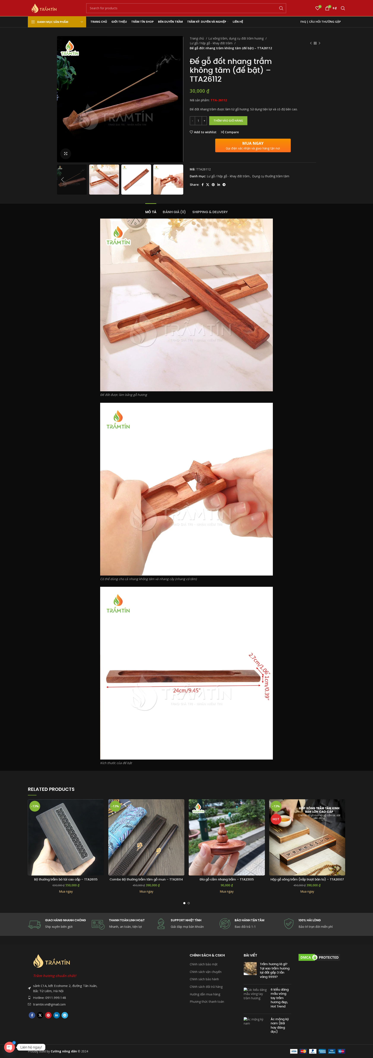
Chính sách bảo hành (204, 979)
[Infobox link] (250, 923)
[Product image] (66, 837)
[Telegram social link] (224, 184)
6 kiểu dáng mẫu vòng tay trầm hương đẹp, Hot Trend (280, 998)
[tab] (150, 209)
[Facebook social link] (202, 184)
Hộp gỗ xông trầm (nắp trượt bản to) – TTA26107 (307, 879)
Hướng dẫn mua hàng (205, 994)
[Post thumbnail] (250, 971)
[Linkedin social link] (218, 184)
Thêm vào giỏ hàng (228, 120)
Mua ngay (66, 891)
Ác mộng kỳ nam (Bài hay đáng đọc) (280, 1025)
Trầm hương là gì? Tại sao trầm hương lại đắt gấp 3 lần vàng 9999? (274, 970)
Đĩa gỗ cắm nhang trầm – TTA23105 (227, 879)
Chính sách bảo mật (204, 964)
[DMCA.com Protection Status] (319, 957)
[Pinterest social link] (213, 184)
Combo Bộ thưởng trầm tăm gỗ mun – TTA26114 (146, 879)
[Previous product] (311, 43)
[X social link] (207, 184)
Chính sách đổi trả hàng (206, 987)
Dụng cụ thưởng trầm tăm (270, 176)
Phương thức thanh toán (207, 1001)
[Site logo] (44, 8)
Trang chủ (197, 38)
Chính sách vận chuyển (205, 972)
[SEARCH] (281, 8)
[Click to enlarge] (65, 153)
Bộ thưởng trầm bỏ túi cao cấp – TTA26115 (66, 879)
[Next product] (319, 43)
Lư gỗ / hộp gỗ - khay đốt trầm (211, 43)
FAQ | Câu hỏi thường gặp (320, 22)
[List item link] (63, 997)
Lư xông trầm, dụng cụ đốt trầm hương (236, 38)
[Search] (343, 8)
